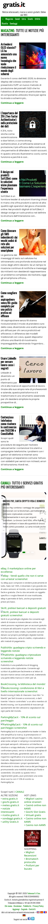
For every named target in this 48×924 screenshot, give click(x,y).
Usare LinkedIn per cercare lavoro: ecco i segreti (8, 363)
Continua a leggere (12, 102)
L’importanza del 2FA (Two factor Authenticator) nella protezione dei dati (9, 119)
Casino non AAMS (36, 825)
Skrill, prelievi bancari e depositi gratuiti (23, 608)
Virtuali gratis (33, 815)
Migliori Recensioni (30, 854)
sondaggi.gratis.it (12, 818)
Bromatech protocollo (31, 860)
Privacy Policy (38, 905)
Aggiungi (16, 909)
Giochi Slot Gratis (35, 811)
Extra (24, 18)
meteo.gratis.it (10, 805)
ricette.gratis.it (10, 815)
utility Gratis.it (10, 821)
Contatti (32, 909)
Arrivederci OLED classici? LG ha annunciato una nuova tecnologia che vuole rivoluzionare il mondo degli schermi (9, 59)
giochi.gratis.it (10, 802)
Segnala (24, 909)
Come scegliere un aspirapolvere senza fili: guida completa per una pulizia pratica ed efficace (9, 304)
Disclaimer (18, 905)
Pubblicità (27, 905)
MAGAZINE (7, 30)
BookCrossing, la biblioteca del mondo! (23, 684)
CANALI (5, 482)
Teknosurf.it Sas (33, 893)
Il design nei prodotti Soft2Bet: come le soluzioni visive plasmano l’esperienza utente (9, 182)
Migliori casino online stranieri (33, 800)
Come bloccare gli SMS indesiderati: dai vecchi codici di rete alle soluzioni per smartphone (9, 240)
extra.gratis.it (10, 798)
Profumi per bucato (31, 867)
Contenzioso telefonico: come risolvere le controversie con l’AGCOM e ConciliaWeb (8, 425)
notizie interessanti (7, 810)
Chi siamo (8, 905)
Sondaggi (13, 23)
